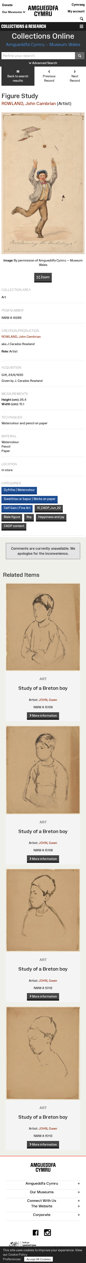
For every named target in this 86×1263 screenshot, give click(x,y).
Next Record (75, 78)
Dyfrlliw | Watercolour (19, 490)
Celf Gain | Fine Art (17, 508)
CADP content (14, 526)
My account (76, 11)
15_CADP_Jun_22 (49, 508)
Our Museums (12, 12)
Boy (29, 517)
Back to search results (17, 78)
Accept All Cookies (39, 1259)
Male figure (12, 517)
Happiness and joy (51, 517)
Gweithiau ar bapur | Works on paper (30, 499)
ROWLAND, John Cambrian (28, 103)
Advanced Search (44, 63)
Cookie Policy (17, 1254)
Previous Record (49, 78)
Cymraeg (78, 4)
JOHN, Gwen (48, 700)
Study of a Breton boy (43, 688)
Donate (7, 5)
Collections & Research (23, 26)
